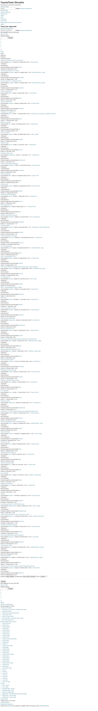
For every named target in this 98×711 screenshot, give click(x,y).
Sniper (10, 475)
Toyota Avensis (36, 165)
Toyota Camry (35, 103)
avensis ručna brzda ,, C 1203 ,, (9, 308)
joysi (9, 206)
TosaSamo (11, 165)
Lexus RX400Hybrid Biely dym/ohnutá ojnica (12, 535)
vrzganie (3, 494)
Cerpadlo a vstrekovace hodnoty (9, 525)
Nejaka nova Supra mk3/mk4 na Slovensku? (12, 60)
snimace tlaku (4, 184)
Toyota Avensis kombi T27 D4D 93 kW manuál (12, 504)
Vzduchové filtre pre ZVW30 (8, 318)
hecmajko (10, 103)
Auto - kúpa (33, 279)
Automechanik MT (5, 225)
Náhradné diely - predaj (39, 72)
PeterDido (10, 217)
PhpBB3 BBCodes (44, 706)
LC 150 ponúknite (5, 277)
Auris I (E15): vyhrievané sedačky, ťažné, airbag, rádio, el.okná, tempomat (19, 267)
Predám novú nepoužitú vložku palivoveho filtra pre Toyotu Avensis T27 (19, 339)
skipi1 (9, 93)
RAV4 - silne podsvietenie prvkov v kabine (11, 287)
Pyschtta (10, 279)
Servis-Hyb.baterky (5, 174)
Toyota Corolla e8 (5, 432)
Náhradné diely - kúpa (38, 248)
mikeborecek (11, 155)
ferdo (9, 444)
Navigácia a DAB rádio (6, 483)
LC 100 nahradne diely (6, 246)
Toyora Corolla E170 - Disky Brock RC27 (11, 81)
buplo (9, 340)
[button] (4, 34)
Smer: (38, 576)
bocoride (10, 227)
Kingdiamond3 (12, 506)
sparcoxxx (10, 516)
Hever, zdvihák (4, 473)
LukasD (10, 371)
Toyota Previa (32, 206)
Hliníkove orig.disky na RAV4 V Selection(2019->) (13, 421)
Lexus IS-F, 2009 (5, 132)
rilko (9, 557)
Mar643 (10, 526)
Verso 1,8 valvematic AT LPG (8, 256)
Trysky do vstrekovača (6, 101)
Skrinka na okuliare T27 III (7, 328)
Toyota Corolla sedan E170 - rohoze (10, 70)
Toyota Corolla (36, 186)
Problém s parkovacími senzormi (9, 215)
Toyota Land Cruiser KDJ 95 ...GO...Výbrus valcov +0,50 (15, 514)
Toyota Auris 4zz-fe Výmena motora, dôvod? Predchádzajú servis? (17, 566)
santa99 (10, 134)
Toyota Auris (36, 217)
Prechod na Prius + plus (7, 153)
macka (10, 62)
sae (9, 485)
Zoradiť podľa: (19, 576)
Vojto (9, 382)
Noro (9, 464)
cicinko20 (10, 310)
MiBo (9, 175)
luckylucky (11, 361)
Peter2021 (11, 289)
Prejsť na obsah (5, 6)
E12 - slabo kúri (5, 390)
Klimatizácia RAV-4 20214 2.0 (8, 452)
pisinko (10, 423)
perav (9, 547)
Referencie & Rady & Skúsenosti (41, 227)
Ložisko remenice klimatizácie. (8, 194)
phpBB (9, 706)
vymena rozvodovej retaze (7, 463)
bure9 (9, 248)
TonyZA (10, 330)
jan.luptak (10, 72)
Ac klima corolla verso (6, 91)
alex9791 (10, 495)
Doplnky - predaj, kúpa (35, 351)
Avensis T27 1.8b (5, 442)
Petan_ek (10, 237)
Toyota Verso (33, 93)
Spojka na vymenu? (6, 122)
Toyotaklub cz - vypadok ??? (8, 112)
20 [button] (1, 50)
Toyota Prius (36, 155)
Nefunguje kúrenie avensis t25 (8, 370)
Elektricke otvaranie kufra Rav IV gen (10, 380)
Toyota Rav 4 (33, 144)
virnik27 (10, 186)
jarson (9, 113)
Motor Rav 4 (4, 297)
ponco (9, 392)
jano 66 (10, 144)
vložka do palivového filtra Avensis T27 (10, 349)
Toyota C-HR (35, 175)
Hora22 (10, 413)
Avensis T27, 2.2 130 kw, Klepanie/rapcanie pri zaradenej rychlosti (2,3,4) (19, 411)
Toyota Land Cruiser (39, 516)
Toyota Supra (34, 62)
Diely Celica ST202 (6, 555)
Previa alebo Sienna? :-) (7, 205)
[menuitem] (5, 12)
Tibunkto (10, 433)
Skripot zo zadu (4, 143)
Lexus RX (35, 537)
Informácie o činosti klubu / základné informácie (44, 113)
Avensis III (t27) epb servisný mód (9, 163)
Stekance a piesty (5, 401)
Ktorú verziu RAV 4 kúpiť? (7, 359)
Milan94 (10, 299)
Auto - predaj (35, 134)
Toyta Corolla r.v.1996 (6, 545)
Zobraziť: (3, 576)
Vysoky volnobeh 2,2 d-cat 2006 (9, 236)
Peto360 (10, 258)
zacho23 (10, 268)
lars (9, 124)
